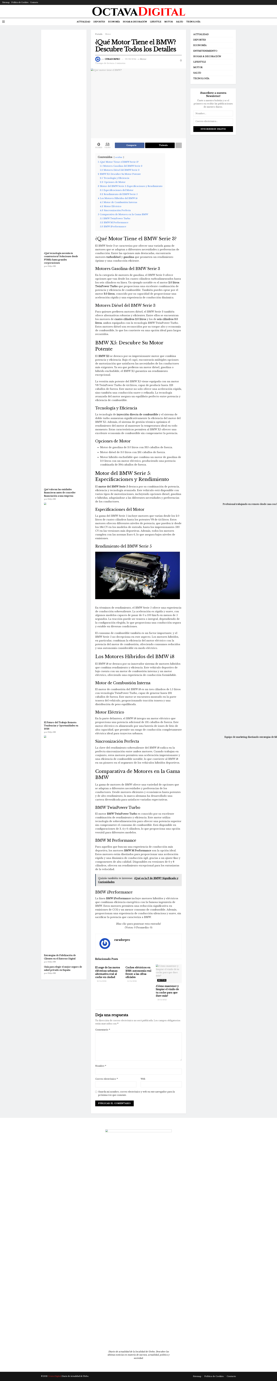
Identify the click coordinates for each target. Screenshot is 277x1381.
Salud (179, 22)
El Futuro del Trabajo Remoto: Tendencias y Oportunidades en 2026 (61, 725)
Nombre (100, 1065)
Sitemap (6, 2)
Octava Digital (54, 1376)
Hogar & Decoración (135, 22)
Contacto (34, 2)
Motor (168, 22)
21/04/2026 (101, 981)
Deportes (99, 22)
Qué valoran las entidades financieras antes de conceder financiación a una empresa (60, 492)
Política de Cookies (19, 2)
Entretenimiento (205, 51)
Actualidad (83, 22)
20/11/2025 (162, 1000)
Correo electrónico (106, 1078)
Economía (114, 22)
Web (143, 1079)
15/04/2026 (132, 981)
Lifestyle (155, 22)
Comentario (102, 1029)
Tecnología (193, 22)
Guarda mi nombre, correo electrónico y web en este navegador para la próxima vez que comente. (136, 1093)
